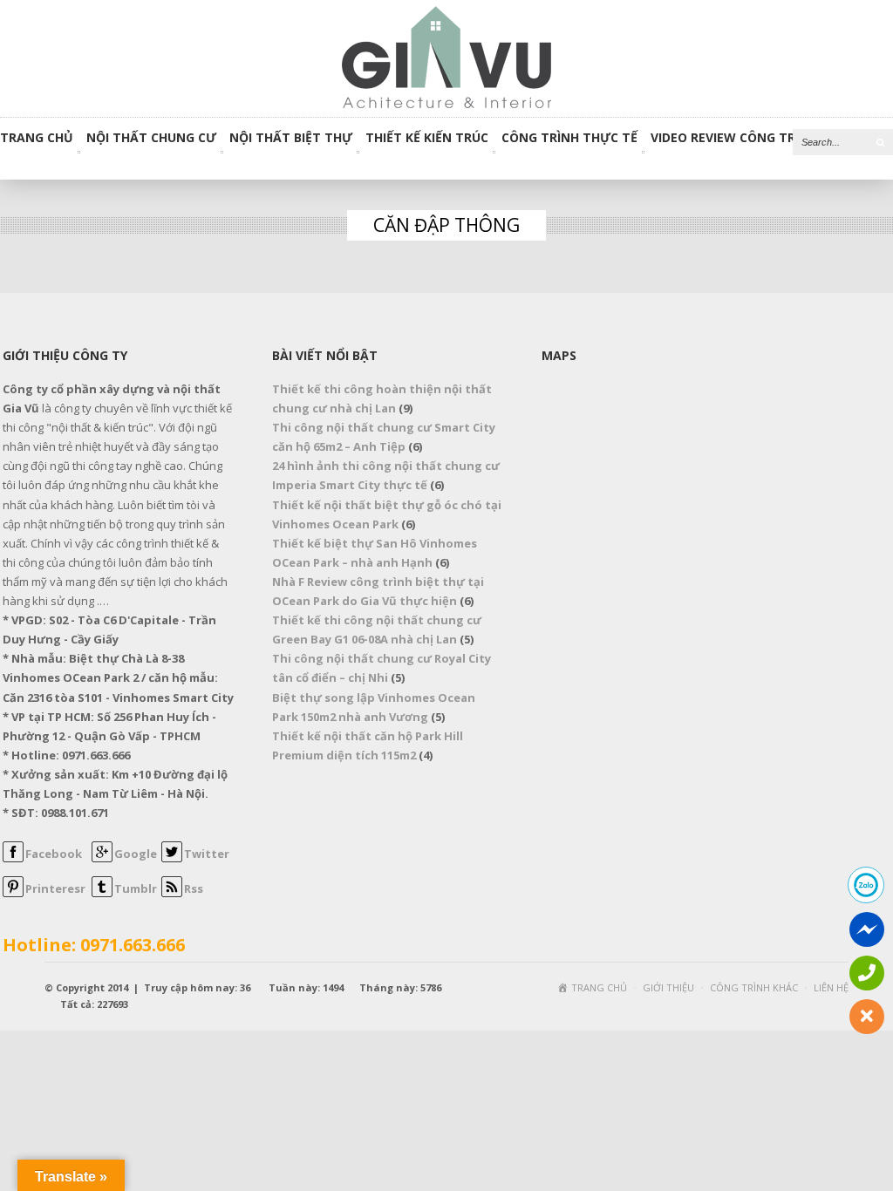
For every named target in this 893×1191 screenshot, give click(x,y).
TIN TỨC (856, 139)
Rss (193, 888)
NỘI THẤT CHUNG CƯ (151, 139)
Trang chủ (36, 139)
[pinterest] (13, 893)
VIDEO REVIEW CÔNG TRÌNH (734, 139)
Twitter (206, 853)
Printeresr (55, 888)
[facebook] (13, 858)
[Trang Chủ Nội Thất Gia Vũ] (446, 57)
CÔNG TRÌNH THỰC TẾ (569, 139)
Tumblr (135, 888)
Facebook (53, 853)
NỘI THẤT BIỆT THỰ (290, 139)
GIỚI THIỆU (668, 987)
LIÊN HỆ (831, 987)
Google (135, 853)
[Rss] (171, 893)
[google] (102, 858)
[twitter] (171, 858)
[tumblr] (102, 893)
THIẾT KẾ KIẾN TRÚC (426, 139)
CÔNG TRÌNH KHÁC (754, 987)
